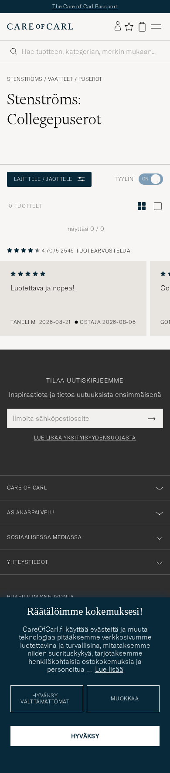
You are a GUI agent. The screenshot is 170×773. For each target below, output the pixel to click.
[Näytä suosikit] (128, 26)
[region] (85, 298)
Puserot (90, 79)
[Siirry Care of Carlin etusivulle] (40, 26)
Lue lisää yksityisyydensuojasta (85, 437)
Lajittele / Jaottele (43, 179)
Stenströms (24, 79)
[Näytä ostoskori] (142, 26)
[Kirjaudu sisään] (118, 26)
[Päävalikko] (156, 27)
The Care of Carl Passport (85, 6)
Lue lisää (109, 669)
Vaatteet (60, 79)
